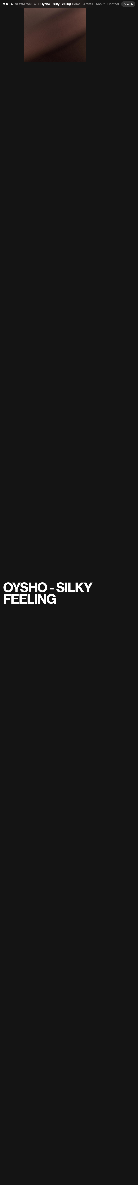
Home (76, 4)
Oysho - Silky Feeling (55, 4)
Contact (113, 4)
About (100, 4)
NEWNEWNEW (26, 4)
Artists (88, 4)
